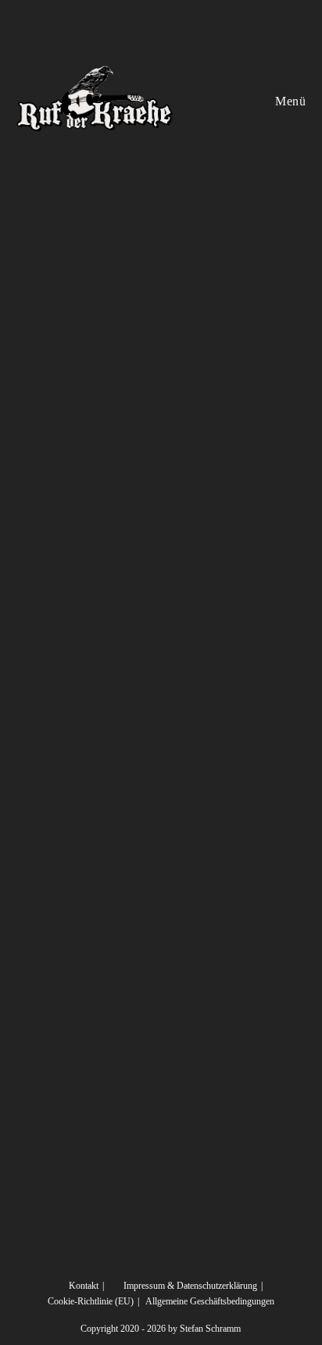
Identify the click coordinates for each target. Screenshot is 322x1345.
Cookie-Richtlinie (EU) (91, 1301)
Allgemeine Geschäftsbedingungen (209, 1301)
